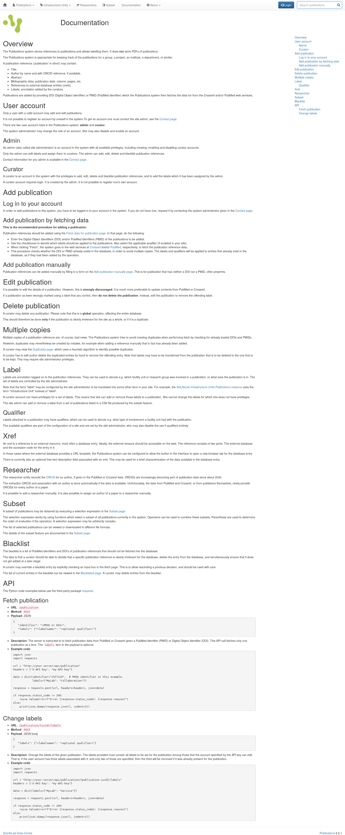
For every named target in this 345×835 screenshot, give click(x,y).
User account (303, 41)
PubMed (115, 247)
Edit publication (304, 69)
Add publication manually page (113, 272)
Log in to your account (313, 57)
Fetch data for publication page (86, 233)
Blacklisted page (91, 573)
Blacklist (300, 101)
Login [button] (287, 5)
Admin (303, 45)
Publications (23, 5)
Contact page (168, 119)
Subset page (117, 511)
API (297, 105)
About (154, 5)
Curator (303, 49)
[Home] (5, 5)
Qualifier (304, 85)
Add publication (304, 53)
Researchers (87, 5)
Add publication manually (314, 65)
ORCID (50, 477)
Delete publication (306, 73)
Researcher (302, 93)
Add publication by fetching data (319, 61)
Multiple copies (304, 77)
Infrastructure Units (56, 5)
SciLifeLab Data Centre (17, 833)
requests (87, 591)
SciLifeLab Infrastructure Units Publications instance (209, 387)
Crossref (95, 247)
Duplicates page (43, 349)
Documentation (131, 5)
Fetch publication (309, 109)
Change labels (308, 113)
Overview (300, 37)
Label (298, 81)
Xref (297, 89)
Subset (110, 5)
